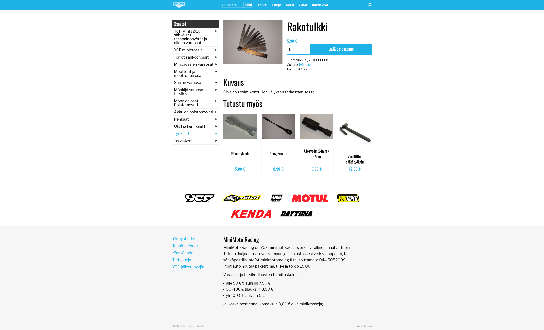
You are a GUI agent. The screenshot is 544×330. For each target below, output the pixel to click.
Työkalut (304, 65)
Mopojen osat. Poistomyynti (186, 103)
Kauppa (276, 5)
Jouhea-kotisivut (364, 326)
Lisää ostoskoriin (341, 49)
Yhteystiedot (320, 5)
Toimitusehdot (185, 245)
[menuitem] (263, 4)
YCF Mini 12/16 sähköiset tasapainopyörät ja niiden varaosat (190, 37)
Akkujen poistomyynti (193, 112)
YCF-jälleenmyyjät (188, 266)
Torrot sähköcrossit (191, 57)
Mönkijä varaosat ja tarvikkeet (191, 91)
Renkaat (181, 119)
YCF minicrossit (188, 50)
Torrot (290, 5)
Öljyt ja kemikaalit (189, 126)
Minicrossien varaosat (193, 64)
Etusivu (262, 5)
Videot (303, 5)
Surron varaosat (188, 82)
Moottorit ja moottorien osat (188, 73)
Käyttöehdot (183, 252)
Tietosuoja (181, 259)
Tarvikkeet (183, 140)
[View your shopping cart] (370, 5)
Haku (248, 4)
